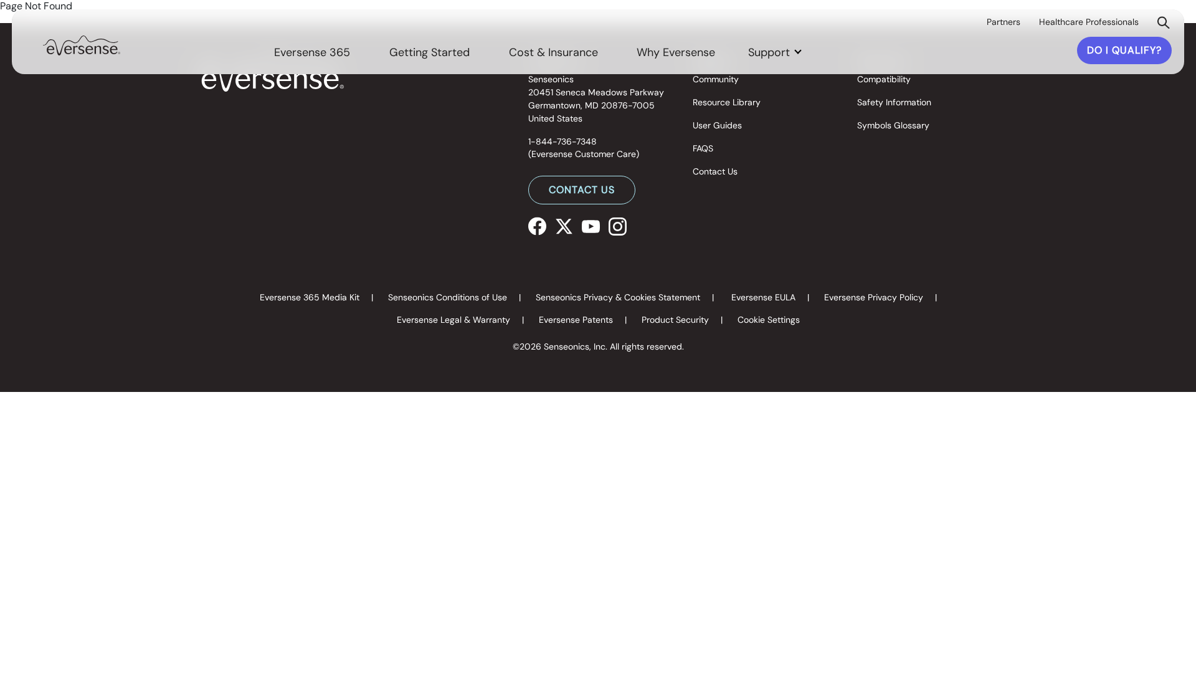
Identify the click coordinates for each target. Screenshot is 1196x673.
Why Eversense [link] (676, 52)
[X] (564, 225)
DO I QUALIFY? (1124, 50)
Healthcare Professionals (1089, 21)
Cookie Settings (769, 319)
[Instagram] (618, 225)
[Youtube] (591, 225)
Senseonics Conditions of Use (447, 297)
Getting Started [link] (429, 52)
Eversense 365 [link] (312, 52)
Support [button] (770, 52)
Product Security (675, 319)
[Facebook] (537, 225)
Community (716, 79)
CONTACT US (582, 189)
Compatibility (884, 79)
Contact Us (715, 171)
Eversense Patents (576, 319)
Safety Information (894, 102)
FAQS (703, 148)
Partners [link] (1003, 21)
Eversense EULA (763, 297)
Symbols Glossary (893, 125)
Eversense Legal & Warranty (453, 319)
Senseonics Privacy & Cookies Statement (618, 297)
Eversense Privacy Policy (873, 297)
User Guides (717, 125)
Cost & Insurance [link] (553, 52)
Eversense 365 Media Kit (309, 297)
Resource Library (727, 102)
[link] (81, 44)
